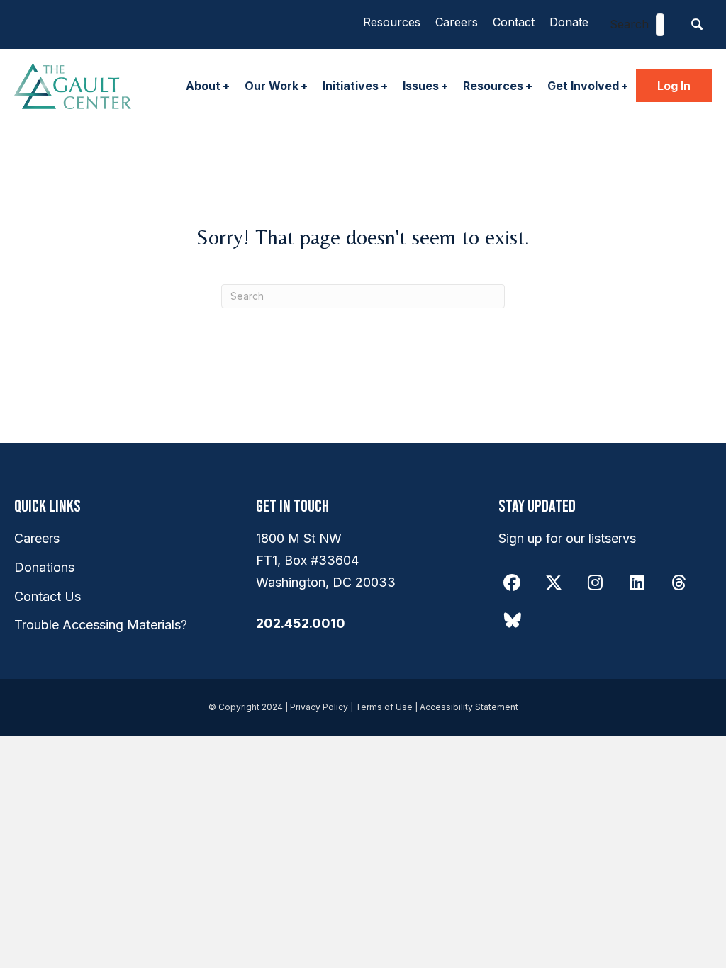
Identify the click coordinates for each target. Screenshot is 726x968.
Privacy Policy (319, 707)
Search (629, 24)
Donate (568, 22)
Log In (674, 86)
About (203, 86)
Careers (456, 22)
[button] (697, 24)
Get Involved (583, 86)
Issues (421, 86)
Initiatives (351, 86)
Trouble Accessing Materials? (100, 624)
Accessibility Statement (469, 707)
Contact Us (47, 596)
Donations (44, 567)
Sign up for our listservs (567, 538)
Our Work (271, 86)
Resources (391, 22)
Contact (514, 22)
